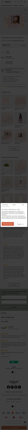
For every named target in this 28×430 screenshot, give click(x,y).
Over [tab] (23, 204)
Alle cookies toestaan (7, 223)
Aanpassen (19, 224)
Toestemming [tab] (5, 204)
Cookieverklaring (21, 218)
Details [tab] (14, 204)
